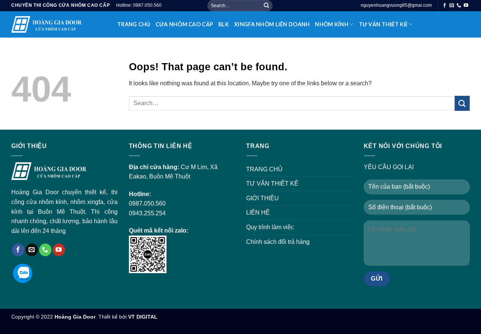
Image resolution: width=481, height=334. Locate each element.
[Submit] (266, 5)
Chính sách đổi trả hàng (278, 242)
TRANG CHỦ (133, 24)
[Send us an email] (451, 5)
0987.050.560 (147, 203)
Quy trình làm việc (270, 227)
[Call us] (459, 5)
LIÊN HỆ (258, 212)
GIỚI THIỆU (262, 198)
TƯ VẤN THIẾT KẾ (383, 24)
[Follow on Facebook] (444, 5)
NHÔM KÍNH (331, 24)
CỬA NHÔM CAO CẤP (184, 24)
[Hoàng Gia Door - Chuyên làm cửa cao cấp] (58, 24)
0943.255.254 (147, 213)
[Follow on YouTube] (466, 5)
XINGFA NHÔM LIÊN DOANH (272, 24)
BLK (223, 24)
